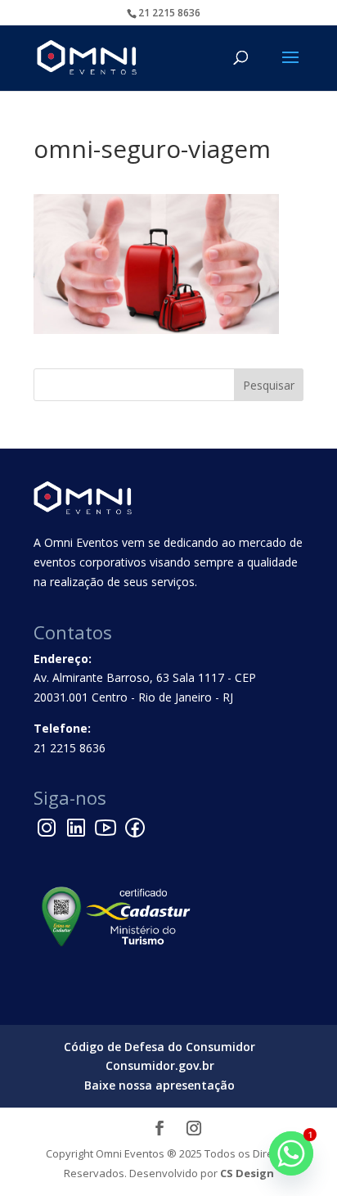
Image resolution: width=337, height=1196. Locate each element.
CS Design (247, 1173)
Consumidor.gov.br (160, 1065)
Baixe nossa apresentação (159, 1085)
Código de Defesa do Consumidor (159, 1046)
